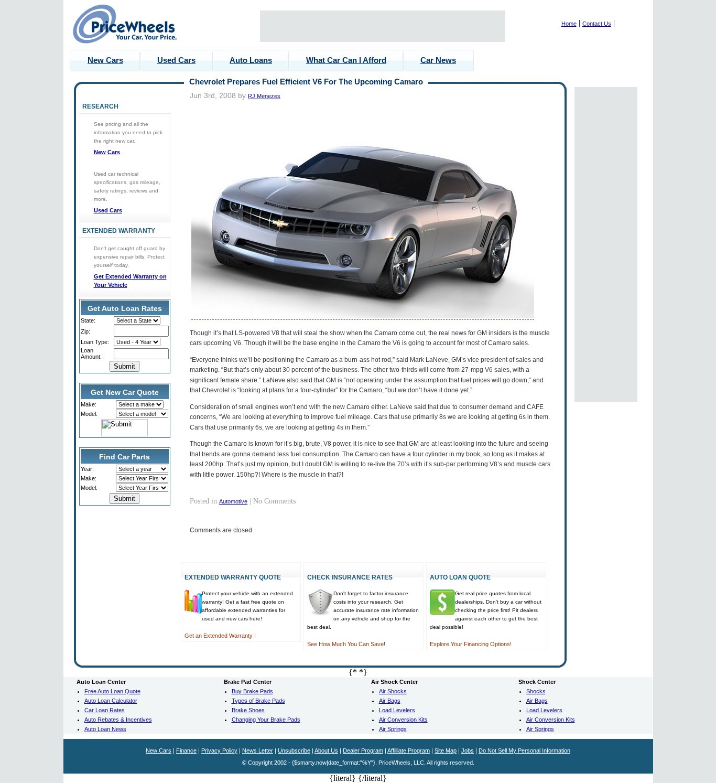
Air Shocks (393, 691)
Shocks (536, 691)
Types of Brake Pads (258, 701)
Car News (438, 60)
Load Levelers (397, 710)
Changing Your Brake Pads (266, 719)
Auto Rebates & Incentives (118, 719)
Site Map (446, 750)
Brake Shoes (248, 710)
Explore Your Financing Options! (471, 644)
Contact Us (596, 23)
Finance (186, 750)
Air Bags (389, 701)
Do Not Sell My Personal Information (524, 750)
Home (569, 23)
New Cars (105, 60)
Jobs (467, 750)
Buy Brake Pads (252, 691)
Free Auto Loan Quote (112, 691)
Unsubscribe (294, 750)
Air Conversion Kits (403, 719)
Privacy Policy (219, 750)
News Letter (257, 750)
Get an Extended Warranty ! (220, 635)
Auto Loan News (105, 729)
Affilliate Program (408, 750)
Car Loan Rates (104, 710)
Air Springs (393, 729)
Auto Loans (251, 60)
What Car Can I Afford (346, 60)
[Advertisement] (382, 26)
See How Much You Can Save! (346, 644)
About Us (326, 750)
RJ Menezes (264, 96)
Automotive (233, 501)
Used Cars (176, 60)
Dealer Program (363, 750)
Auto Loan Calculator (110, 701)
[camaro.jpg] (362, 316)
